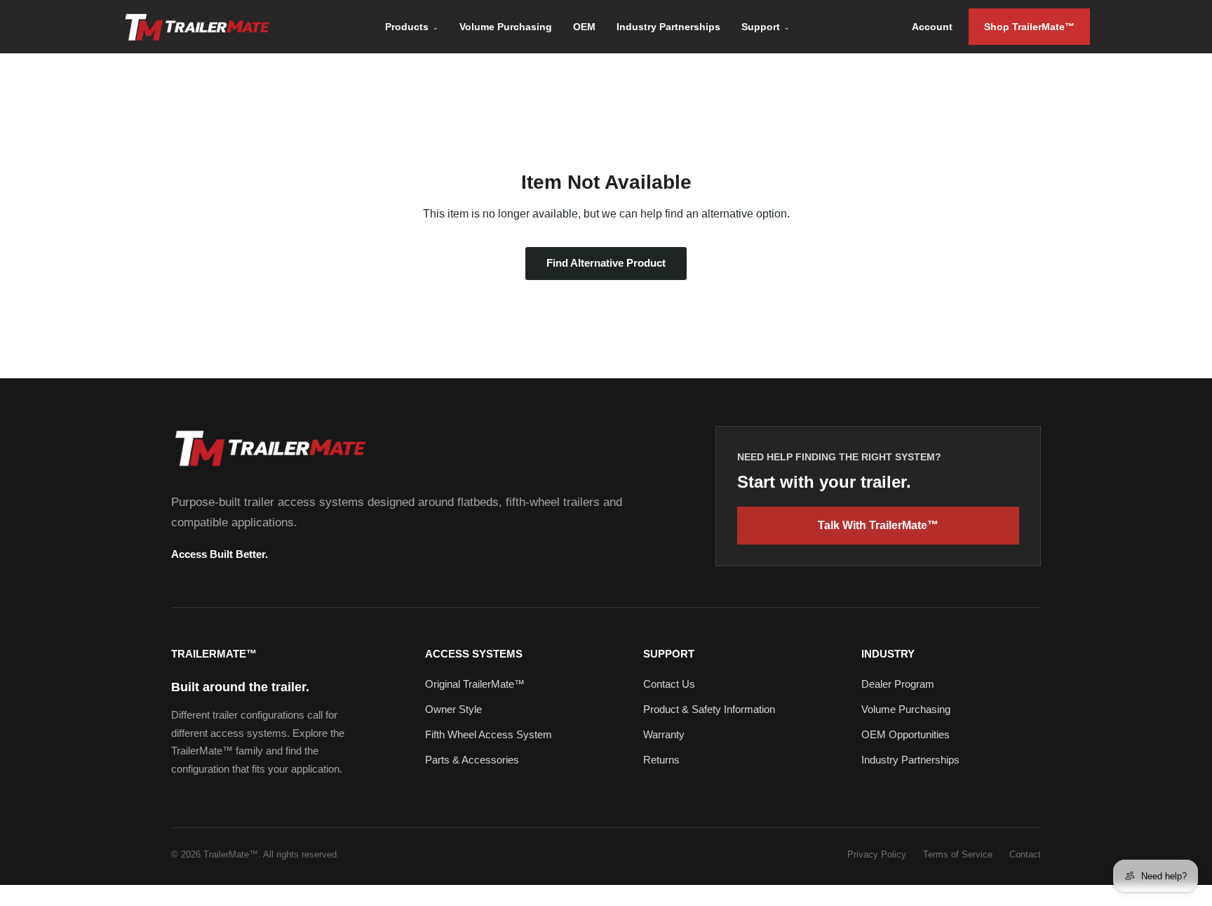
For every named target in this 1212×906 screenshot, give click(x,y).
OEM (584, 26)
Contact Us (669, 684)
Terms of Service (957, 854)
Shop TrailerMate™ (1029, 26)
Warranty (664, 734)
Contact (1025, 854)
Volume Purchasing (505, 26)
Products (411, 26)
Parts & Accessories (472, 760)
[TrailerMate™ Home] (269, 448)
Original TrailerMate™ (475, 684)
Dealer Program (897, 684)
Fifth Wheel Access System (488, 734)
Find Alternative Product (606, 263)
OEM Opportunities (905, 734)
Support (765, 26)
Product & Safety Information (709, 709)
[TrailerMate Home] (196, 27)
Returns (661, 760)
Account (932, 26)
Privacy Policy (876, 854)
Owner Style (453, 709)
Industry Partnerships (668, 26)
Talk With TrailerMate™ (878, 525)
